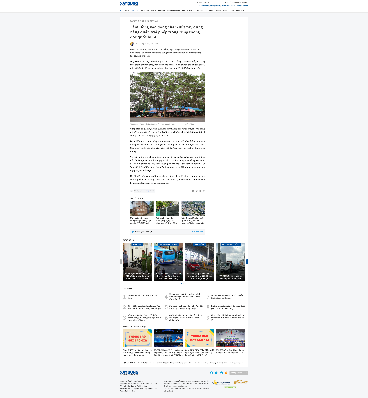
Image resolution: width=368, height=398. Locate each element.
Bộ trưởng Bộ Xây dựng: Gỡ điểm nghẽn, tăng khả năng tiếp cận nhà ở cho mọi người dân (144, 317)
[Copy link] (204, 191)
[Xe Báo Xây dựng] (240, 382)
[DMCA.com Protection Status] (230, 387)
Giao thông (145, 10)
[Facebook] (193, 191)
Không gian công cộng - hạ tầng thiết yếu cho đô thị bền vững (228, 307)
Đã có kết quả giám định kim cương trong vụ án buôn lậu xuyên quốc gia (144, 307)
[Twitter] (197, 191)
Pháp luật (161, 10)
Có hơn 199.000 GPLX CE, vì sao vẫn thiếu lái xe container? (227, 296)
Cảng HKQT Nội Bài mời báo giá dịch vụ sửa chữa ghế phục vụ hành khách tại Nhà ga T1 (199, 352)
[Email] (200, 191)
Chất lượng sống (173, 10)
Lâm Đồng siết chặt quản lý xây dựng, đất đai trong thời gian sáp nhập (193, 220)
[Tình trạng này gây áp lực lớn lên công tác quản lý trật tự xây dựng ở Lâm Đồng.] (167, 97)
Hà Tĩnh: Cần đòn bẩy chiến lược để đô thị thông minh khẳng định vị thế (164, 363)
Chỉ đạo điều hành (150, 21)
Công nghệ (209, 10)
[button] (181, 283)
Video (231, 10)
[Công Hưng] (132, 44)
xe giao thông (204, 6)
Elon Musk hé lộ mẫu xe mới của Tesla (142, 296)
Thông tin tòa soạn (239, 373)
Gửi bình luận (197, 232)
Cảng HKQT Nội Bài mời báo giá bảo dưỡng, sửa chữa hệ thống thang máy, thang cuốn (137, 352)
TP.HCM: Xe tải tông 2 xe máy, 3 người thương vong (231, 277)
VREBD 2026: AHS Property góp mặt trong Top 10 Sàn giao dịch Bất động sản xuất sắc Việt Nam (168, 352)
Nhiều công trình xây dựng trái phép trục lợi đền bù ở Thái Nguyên (140, 220)
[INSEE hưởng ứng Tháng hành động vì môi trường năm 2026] (230, 338)
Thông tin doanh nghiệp (134, 327)
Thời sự (126, 10)
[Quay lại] (131, 191)
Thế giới (218, 10)
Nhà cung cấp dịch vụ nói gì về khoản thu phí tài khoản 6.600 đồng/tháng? (199, 276)
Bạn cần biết (129, 363)
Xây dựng (134, 10)
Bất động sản (215, 6)
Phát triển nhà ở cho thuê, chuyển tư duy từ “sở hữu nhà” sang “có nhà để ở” (227, 317)
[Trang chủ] (121, 10)
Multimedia (240, 10)
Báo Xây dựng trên (139, 191)
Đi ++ (225, 10)
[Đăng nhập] (231, 2)
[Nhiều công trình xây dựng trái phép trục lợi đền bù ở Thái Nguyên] (142, 208)
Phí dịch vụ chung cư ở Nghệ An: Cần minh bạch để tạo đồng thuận (186, 307)
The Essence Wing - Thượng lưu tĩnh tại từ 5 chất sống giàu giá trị (219, 363)
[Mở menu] (247, 10)
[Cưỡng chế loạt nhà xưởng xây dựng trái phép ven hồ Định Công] (167, 208)
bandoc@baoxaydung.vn (178, 386)
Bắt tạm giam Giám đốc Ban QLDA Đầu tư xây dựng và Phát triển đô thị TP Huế (137, 276)
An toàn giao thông (228, 6)
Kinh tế (153, 10)
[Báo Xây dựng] (129, 4)
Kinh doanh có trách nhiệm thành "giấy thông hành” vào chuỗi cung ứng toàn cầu (184, 296)
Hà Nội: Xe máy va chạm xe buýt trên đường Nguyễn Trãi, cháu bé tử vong (168, 276)
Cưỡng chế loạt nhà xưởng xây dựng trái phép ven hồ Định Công (166, 220)
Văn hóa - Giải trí (188, 10)
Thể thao (199, 10)
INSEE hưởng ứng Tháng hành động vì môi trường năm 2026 (230, 351)
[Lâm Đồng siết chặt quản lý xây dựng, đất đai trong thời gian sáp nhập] (193, 208)
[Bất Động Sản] (221, 382)
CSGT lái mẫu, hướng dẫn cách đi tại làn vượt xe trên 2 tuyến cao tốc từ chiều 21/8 (185, 317)
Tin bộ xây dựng (242, 6)
